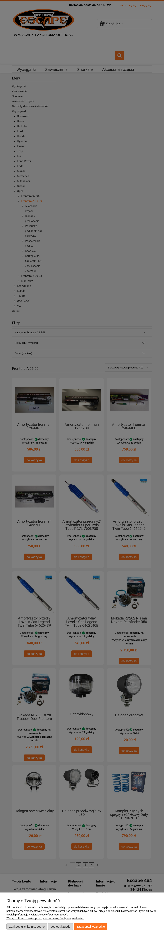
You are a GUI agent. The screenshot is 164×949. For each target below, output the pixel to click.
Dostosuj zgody (60, 926)
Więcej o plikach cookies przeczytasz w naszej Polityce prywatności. (45, 918)
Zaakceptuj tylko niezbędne (27, 926)
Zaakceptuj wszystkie (91, 926)
